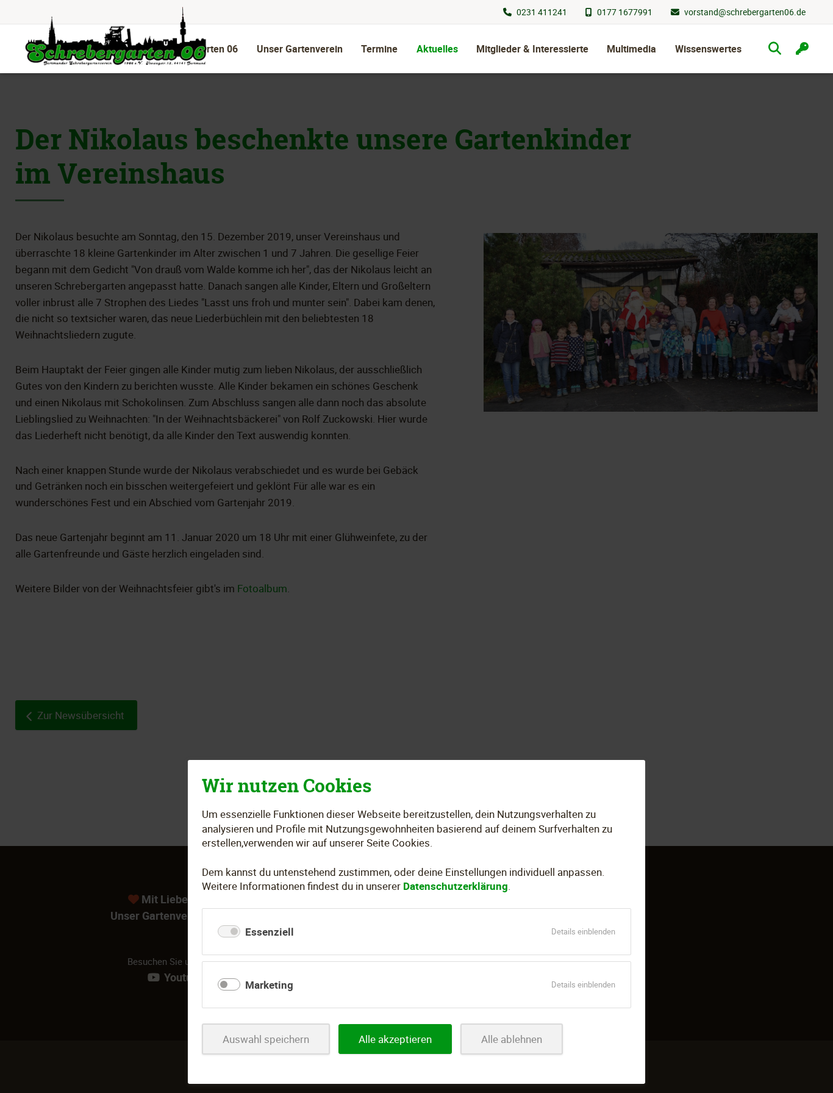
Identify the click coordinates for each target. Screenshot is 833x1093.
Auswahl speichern (266, 1039)
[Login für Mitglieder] (802, 48)
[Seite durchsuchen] (774, 48)
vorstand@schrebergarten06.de (745, 12)
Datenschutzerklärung (455, 886)
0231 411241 (542, 12)
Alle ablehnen (511, 1039)
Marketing (269, 985)
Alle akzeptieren (395, 1039)
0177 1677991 (624, 12)
